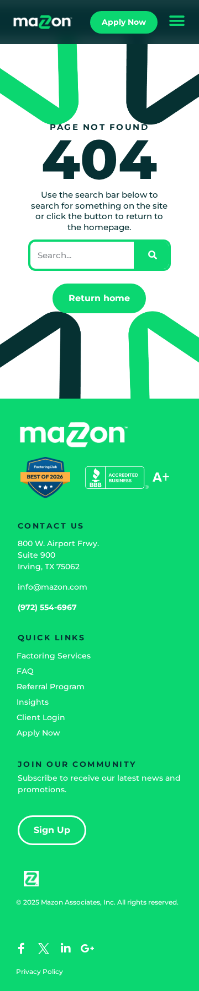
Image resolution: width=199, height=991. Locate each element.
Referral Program (51, 686)
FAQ (25, 671)
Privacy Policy (39, 971)
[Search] (151, 255)
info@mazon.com (52, 587)
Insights (33, 702)
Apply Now (38, 733)
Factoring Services (54, 656)
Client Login (41, 717)
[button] (176, 20)
